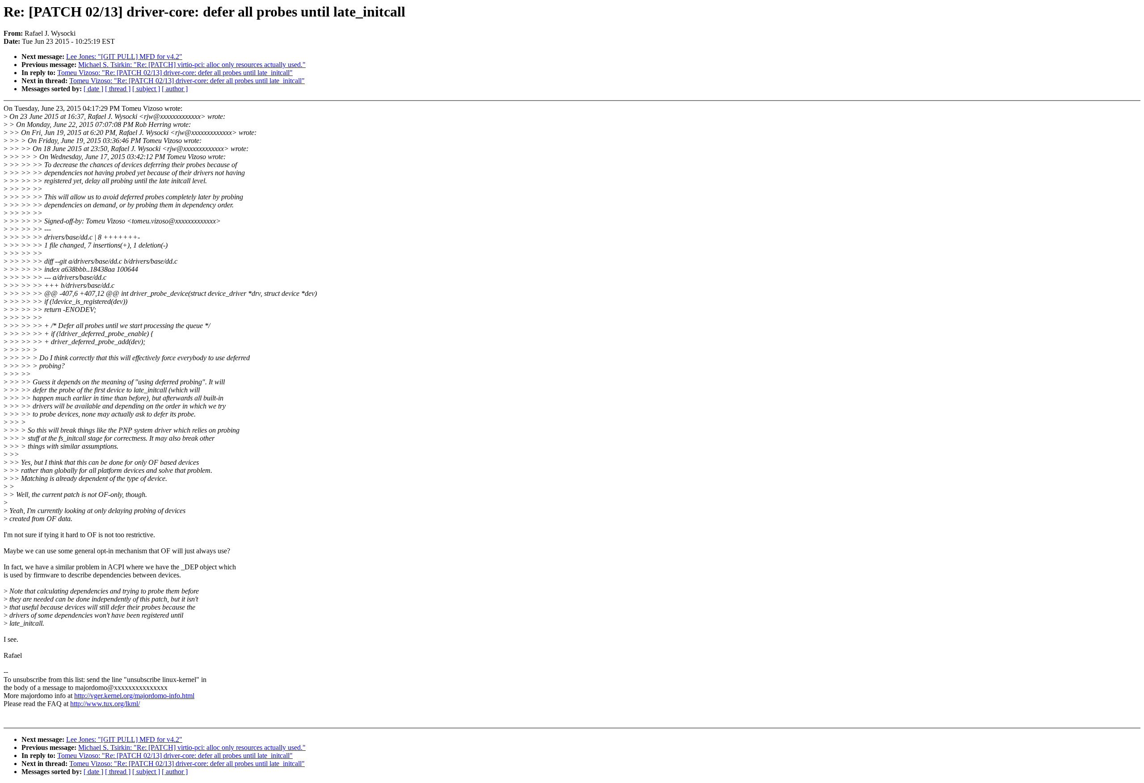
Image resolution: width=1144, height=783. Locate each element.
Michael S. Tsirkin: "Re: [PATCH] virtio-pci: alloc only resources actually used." (192, 64)
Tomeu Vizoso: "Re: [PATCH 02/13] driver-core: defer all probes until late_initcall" (175, 72)
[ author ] (175, 89)
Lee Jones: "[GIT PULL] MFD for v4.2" (124, 56)
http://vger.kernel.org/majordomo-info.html (134, 695)
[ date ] (93, 89)
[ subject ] (146, 89)
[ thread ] (117, 89)
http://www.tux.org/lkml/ (105, 703)
